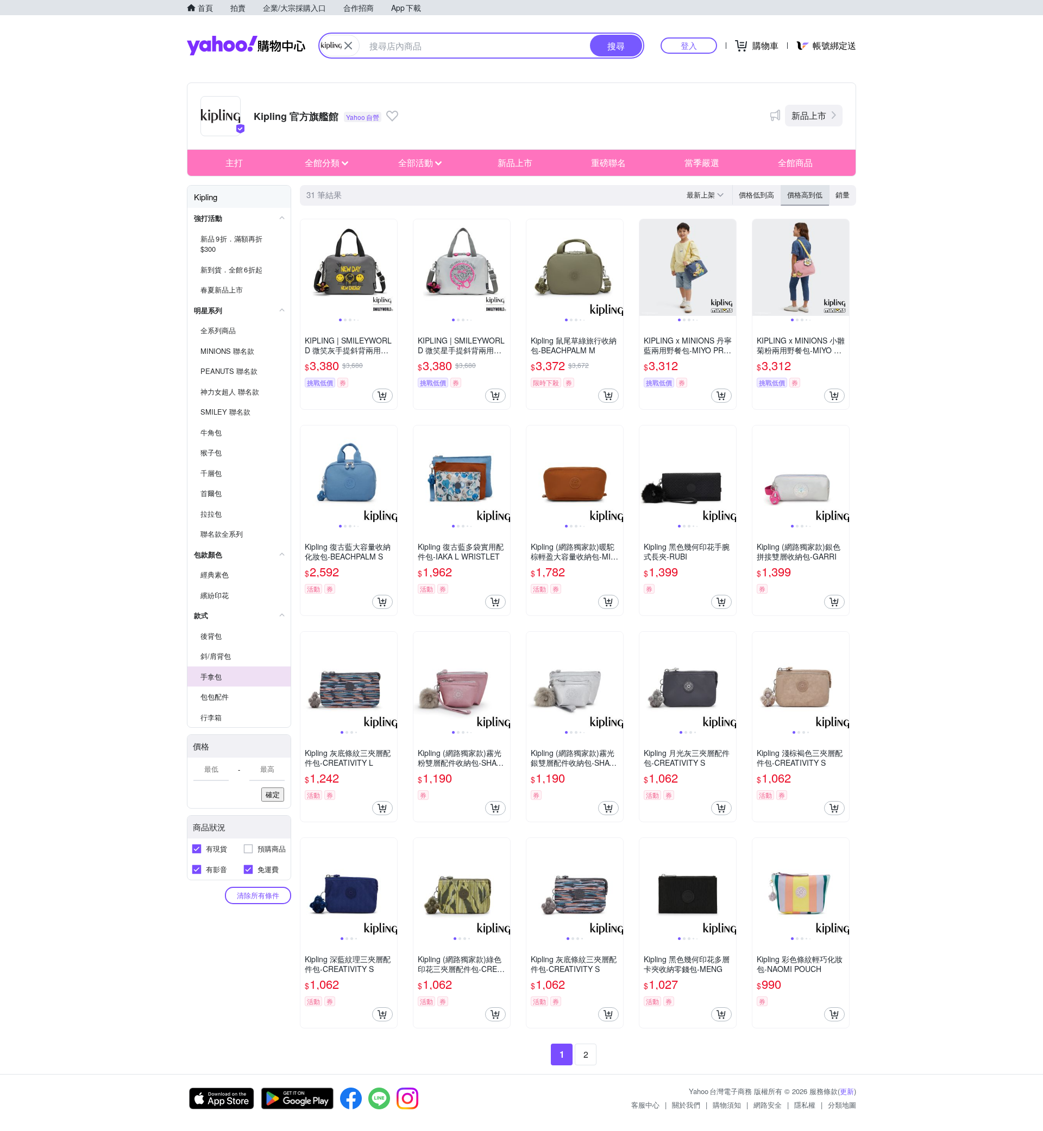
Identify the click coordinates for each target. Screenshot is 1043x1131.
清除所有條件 (258, 895)
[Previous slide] (307, 267)
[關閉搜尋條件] (348, 45)
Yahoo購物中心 (246, 46)
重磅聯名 (608, 162)
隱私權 (804, 1105)
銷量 (842, 194)
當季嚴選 (701, 162)
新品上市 (808, 115)
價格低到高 (756, 194)
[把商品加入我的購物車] (382, 396)
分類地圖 (842, 1105)
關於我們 (686, 1105)
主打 (234, 162)
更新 (847, 1091)
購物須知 (727, 1105)
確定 (273, 794)
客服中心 (645, 1105)
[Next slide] (390, 267)
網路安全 (767, 1105)
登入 (689, 45)
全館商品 (795, 162)
